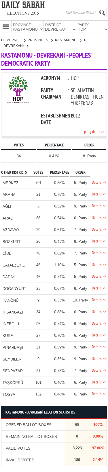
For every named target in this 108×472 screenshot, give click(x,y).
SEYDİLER (12, 359)
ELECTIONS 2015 (23, 13)
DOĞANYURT (14, 289)
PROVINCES (38, 40)
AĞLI (7, 206)
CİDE (7, 253)
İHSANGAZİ (13, 312)
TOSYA (9, 394)
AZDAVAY (11, 230)
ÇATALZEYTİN (15, 265)
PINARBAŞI (13, 347)
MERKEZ (10, 183)
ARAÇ (8, 218)
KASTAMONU (66, 40)
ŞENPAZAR (13, 371)
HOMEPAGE (11, 40)
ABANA (9, 195)
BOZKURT (11, 242)
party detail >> (94, 132)
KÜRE (8, 336)
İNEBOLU (11, 324)
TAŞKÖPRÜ (13, 383)
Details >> (99, 182)
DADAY (9, 277)
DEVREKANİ (13, 46)
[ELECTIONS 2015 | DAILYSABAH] (23, 5)
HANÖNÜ (10, 300)
